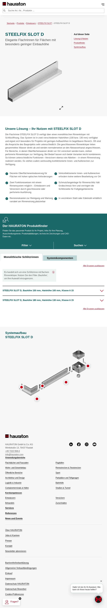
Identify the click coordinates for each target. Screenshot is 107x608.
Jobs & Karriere (12, 535)
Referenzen (11, 513)
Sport (58, 473)
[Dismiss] (101, 581)
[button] (53, 291)
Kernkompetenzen (13, 493)
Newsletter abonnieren (15, 551)
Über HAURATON (13, 530)
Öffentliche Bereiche (13, 473)
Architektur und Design (15, 478)
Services (9, 508)
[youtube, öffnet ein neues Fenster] (94, 449)
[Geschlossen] (53, 272)
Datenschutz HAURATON (17, 584)
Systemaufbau (80, 47)
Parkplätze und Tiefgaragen (67, 478)
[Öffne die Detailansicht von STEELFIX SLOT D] (34, 80)
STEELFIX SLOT (45, 23)
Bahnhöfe (60, 483)
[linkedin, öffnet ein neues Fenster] (71, 449)
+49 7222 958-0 (12, 451)
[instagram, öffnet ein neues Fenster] (86, 449)
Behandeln (9, 503)
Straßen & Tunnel (63, 488)
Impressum (10, 578)
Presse (8, 541)
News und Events (14, 518)
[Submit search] (4, 10)
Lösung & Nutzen (81, 39)
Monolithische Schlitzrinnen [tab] (21, 257)
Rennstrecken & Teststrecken (68, 468)
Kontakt (8, 546)
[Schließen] (20, 598)
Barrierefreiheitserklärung (17, 563)
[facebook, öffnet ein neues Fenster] (79, 449)
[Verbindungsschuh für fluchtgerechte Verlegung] (42, 386)
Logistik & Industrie (13, 483)
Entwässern (31, 23)
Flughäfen (60, 463)
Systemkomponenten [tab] (60, 258)
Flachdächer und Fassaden (16, 463)
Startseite (11, 23)
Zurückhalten (61, 503)
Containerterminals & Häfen (17, 488)
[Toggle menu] (103, 4)
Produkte (20, 23)
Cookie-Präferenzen (14, 594)
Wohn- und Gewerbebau (15, 468)
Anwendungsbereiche (15, 458)
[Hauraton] (4, 4)
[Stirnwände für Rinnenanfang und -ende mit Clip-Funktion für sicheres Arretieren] (21, 387)
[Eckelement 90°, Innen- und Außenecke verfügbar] (37, 399)
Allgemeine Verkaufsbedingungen (21, 568)
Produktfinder (79, 43)
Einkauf (8, 573)
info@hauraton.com (14, 454)
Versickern (60, 498)
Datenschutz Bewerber (15, 589)
